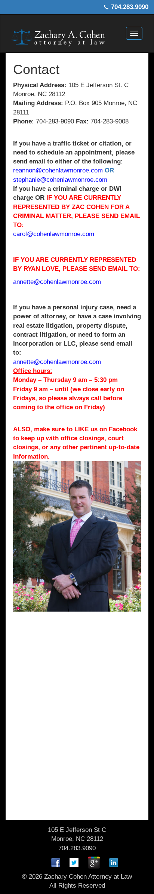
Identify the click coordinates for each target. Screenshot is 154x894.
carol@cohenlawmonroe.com (53, 234)
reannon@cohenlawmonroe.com (58, 170)
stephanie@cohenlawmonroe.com (60, 179)
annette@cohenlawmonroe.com (57, 281)
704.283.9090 (129, 6)
